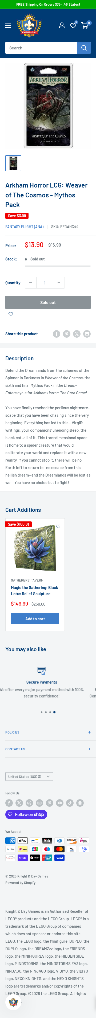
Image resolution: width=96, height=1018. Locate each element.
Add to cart (35, 618)
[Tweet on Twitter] (77, 334)
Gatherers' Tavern (27, 580)
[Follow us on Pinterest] (49, 803)
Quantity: (13, 282)
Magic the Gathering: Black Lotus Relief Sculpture (34, 590)
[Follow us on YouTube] (59, 803)
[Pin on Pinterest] (66, 334)
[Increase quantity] (59, 282)
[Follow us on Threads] (29, 803)
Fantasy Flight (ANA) (24, 226)
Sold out (48, 302)
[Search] (84, 48)
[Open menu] (8, 26)
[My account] (62, 25)
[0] (84, 25)
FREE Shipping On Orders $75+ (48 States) (48, 4)
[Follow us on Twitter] (19, 803)
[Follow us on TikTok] (70, 803)
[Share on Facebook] (56, 334)
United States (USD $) (24, 776)
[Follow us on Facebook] (9, 803)
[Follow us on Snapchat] (80, 803)
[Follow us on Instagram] (39, 803)
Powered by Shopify (20, 882)
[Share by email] (87, 334)
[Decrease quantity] (30, 282)
